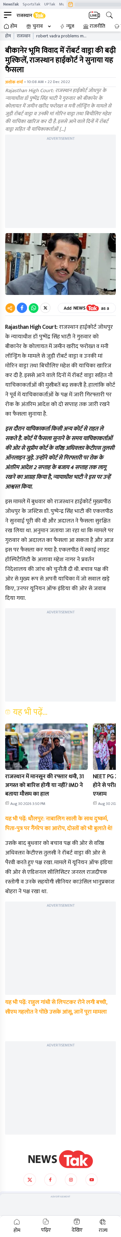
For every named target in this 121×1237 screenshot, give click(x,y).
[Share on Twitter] (45, 308)
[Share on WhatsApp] (33, 308)
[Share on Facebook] (22, 308)
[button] (46, 746)
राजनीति (97, 26)
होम (13, 26)
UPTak (49, 4)
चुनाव (38, 26)
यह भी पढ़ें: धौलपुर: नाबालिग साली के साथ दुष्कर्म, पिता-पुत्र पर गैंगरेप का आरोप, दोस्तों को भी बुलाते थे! (58, 823)
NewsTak (11, 4)
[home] (60, 1159)
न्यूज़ (70, 26)
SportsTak (31, 4)
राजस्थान (23, 36)
